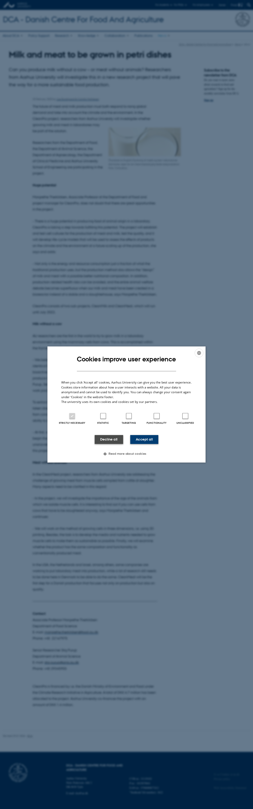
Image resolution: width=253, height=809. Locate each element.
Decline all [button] (108, 439)
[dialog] (126, 404)
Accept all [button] (144, 439)
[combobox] (199, 353)
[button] (126, 454)
